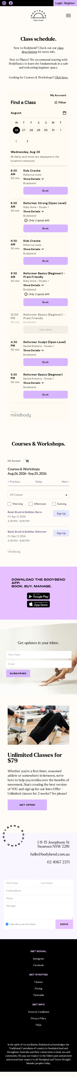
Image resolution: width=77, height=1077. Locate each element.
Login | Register (65, 3)
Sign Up (61, 513)
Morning (18, 503)
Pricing (38, 988)
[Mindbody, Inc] (14, 551)
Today (38, 481)
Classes (38, 982)
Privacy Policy (38, 1018)
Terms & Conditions (38, 1012)
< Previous (14, 481)
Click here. (61, 77)
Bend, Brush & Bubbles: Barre (25, 512)
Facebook (38, 965)
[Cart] (27, 461)
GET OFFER (27, 805)
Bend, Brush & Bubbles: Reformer (27, 531)
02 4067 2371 (58, 862)
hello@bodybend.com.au (50, 854)
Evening (61, 503)
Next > (65, 481)
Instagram (38, 958)
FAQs (38, 1025)
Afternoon (40, 503)
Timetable (38, 995)
